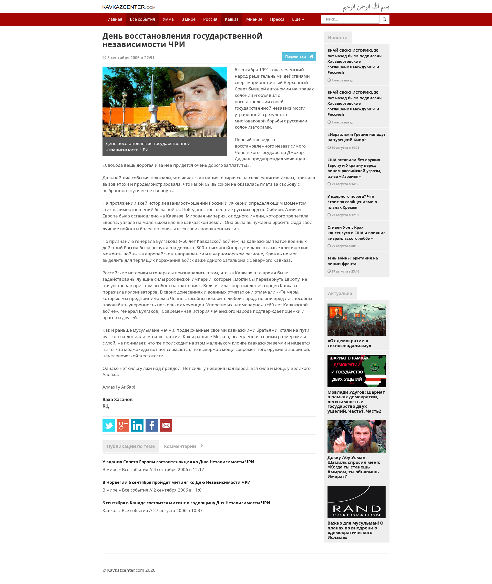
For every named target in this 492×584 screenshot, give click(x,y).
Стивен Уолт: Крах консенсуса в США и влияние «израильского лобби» (356, 236)
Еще (297, 19)
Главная (114, 19)
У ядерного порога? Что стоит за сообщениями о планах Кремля (352, 205)
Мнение (254, 19)
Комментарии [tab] (183, 446)
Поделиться (297, 56)
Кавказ (232, 19)
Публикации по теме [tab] (131, 446)
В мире (188, 19)
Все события (142, 19)
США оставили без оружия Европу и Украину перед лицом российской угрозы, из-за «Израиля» (354, 171)
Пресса (277, 19)
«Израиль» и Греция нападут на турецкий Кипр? (356, 141)
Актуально (340, 293)
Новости (337, 37)
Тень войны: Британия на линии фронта (352, 264)
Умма (168, 19)
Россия (210, 19)
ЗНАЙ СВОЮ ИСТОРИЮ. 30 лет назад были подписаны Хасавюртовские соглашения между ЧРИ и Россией (354, 65)
